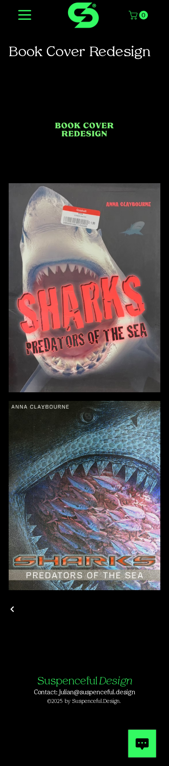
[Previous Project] (12, 609)
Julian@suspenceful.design (97, 693)
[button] (139, 15)
